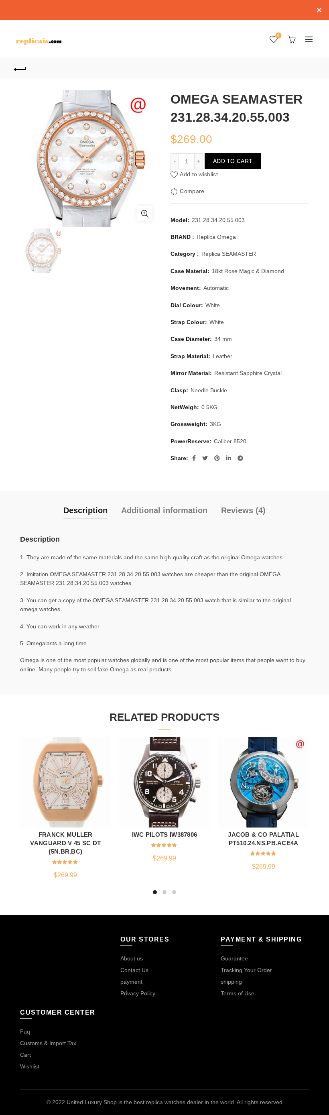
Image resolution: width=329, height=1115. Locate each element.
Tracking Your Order (246, 970)
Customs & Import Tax (48, 1043)
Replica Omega (216, 237)
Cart (25, 1055)
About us (131, 958)
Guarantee (234, 958)
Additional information (164, 510)
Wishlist (278, 35)
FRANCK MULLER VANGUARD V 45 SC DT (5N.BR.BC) (65, 843)
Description (85, 510)
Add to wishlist (199, 174)
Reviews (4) (243, 510)
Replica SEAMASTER (228, 254)
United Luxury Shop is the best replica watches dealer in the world (150, 1102)
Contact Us (134, 970)
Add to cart (232, 161)
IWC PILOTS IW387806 (164, 834)
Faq (25, 1031)
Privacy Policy (137, 993)
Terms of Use (237, 993)
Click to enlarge (144, 213)
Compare (192, 191)
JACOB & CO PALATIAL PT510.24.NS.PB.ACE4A (263, 838)
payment (131, 981)
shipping (231, 981)
